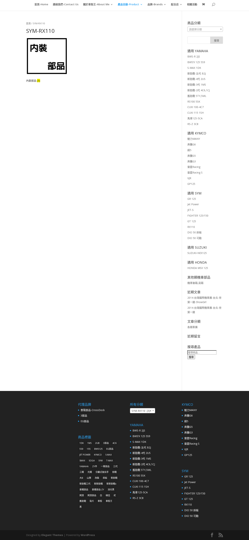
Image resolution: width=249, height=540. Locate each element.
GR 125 (191, 198)
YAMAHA (84, 466)
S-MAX (108, 454)
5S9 (81, 448)
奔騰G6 (191, 144)
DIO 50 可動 (194, 238)
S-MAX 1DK (194, 68)
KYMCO (98, 454)
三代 (115, 466)
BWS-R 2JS (193, 56)
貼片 (92, 501)
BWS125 (98, 448)
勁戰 (114, 472)
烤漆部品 (91, 495)
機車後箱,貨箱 (195, 283)
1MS (89, 443)
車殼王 (109, 501)
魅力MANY (193, 138)
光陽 (89, 472)
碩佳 (108, 495)
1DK (81, 443)
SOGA (92, 460)
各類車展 (192, 327)
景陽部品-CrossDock (93, 410)
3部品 (84, 415)
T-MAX (109, 460)
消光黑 (111, 489)
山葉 (89, 477)
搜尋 (191, 357)
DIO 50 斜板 (194, 232)
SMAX (82, 460)
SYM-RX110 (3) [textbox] (141, 410)
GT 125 (191, 221)
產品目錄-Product (128, 4)
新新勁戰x (111, 483)
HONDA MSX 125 (197, 268)
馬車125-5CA (195, 118)
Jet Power (193, 204)
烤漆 (81, 495)
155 (89, 448)
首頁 (28, 23)
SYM (100, 460)
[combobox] (205, 29)
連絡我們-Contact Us (65, 4)
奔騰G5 (191, 155)
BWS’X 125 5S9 (196, 62)
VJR (189, 178)
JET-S (190, 210)
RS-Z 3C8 (192, 124)
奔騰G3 (191, 161)
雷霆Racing (193, 167)
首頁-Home (41, 4)
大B (81, 477)
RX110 (191, 227)
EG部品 (85, 421)
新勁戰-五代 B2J (196, 73)
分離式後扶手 (102, 472)
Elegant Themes (52, 535)
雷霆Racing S (195, 172)
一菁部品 (105, 466)
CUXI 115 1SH (195, 112)
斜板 (105, 477)
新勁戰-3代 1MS (196, 84)
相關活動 (192, 4)
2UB (97, 443)
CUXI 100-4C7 (195, 107)
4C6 (114, 443)
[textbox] (205, 29)
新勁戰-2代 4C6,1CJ (198, 90)
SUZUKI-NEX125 (197, 253)
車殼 (100, 501)
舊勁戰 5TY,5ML (196, 96)
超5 (189, 150)
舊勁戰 (82, 501)
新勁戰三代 (84, 483)
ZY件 (94, 466)
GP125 (191, 184)
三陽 (81, 472)
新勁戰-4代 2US (196, 79)
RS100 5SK (193, 101)
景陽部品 (83, 489)
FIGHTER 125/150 (197, 215)
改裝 (97, 477)
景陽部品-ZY (98, 489)
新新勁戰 (98, 483)
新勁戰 (114, 477)
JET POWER (84, 454)
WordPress (88, 535)
